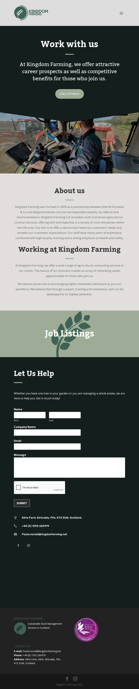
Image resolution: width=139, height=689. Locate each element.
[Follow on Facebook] (18, 545)
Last (51, 420)
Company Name (25, 427)
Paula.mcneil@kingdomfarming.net (42, 651)
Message (21, 455)
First (16, 420)
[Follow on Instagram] (28, 545)
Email (19, 441)
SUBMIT (22, 503)
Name (19, 409)
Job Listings (70, 94)
